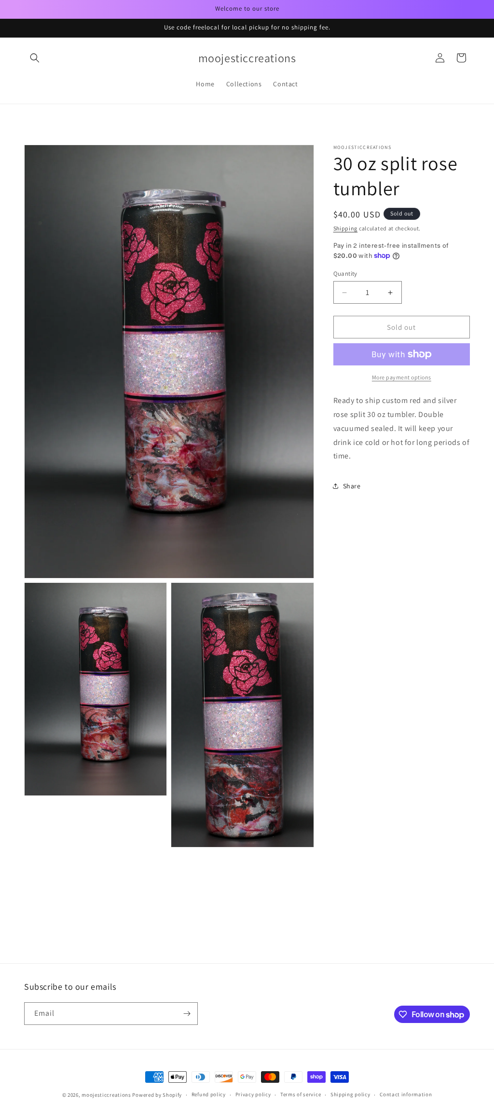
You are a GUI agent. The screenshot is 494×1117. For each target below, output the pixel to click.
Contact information (406, 1094)
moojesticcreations (106, 1094)
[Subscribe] (186, 1013)
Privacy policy (253, 1094)
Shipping (345, 228)
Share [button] (352, 486)
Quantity (345, 273)
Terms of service (300, 1094)
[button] (34, 57)
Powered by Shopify (157, 1094)
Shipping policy (350, 1094)
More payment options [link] (401, 377)
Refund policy (209, 1094)
